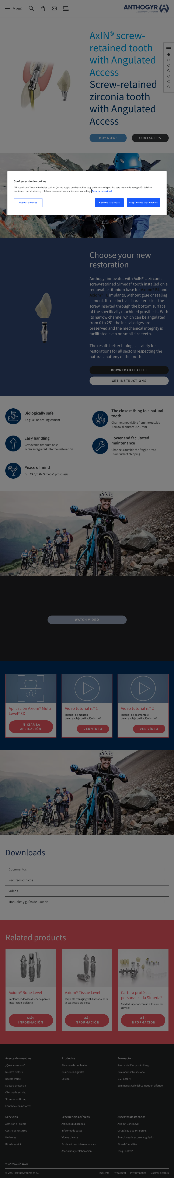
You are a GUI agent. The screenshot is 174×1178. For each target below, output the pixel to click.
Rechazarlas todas (109, 202)
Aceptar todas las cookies (143, 202)
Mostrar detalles (28, 202)
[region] (87, 193)
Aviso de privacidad (102, 191)
